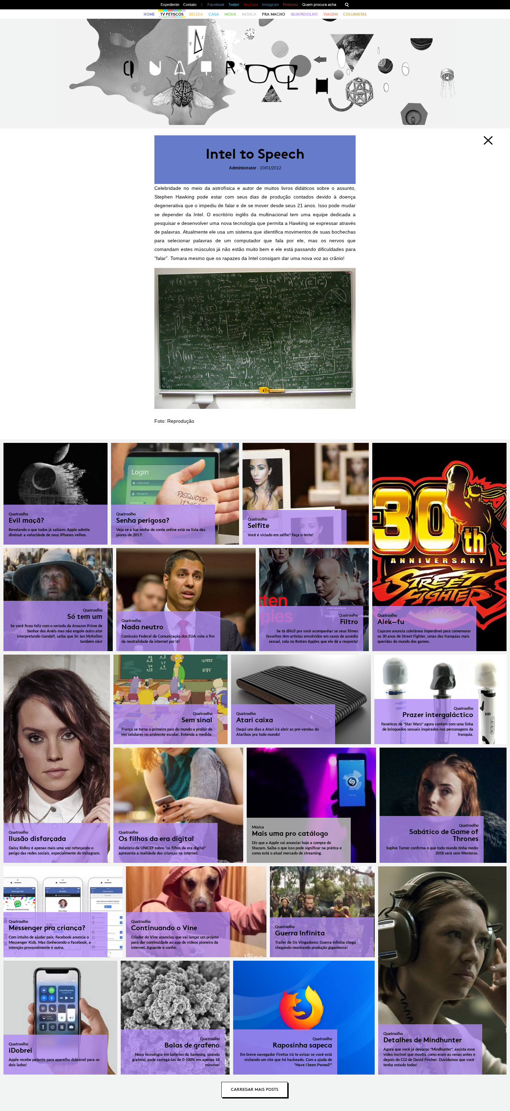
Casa (214, 14)
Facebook (215, 4)
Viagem (330, 14)
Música (249, 14)
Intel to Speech (255, 153)
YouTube (250, 4)
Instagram (270, 4)
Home (149, 14)
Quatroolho (304, 14)
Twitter (233, 4)
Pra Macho (273, 14)
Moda (230, 14)
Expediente (170, 4)
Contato (189, 4)
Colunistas (355, 14)
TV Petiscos (172, 14)
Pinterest (290, 4)
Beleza (196, 14)
